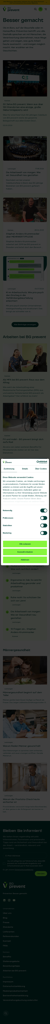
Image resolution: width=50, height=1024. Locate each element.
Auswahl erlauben (25, 552)
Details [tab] (25, 469)
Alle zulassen (25, 544)
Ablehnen (25, 560)
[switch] (43, 518)
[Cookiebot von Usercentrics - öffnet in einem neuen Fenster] (36, 462)
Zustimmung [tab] (9, 469)
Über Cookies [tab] (41, 469)
